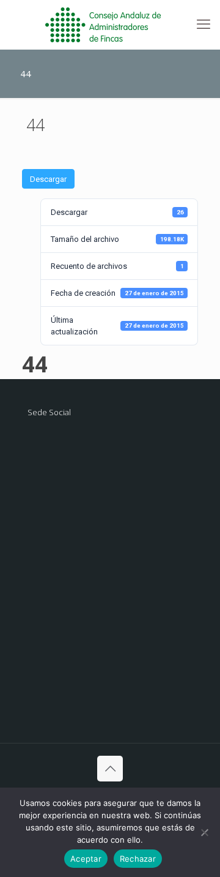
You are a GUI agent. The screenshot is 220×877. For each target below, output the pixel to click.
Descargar (48, 179)
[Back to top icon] (110, 768)
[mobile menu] (203, 24)
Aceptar (85, 859)
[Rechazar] (205, 832)
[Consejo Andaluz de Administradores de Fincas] (110, 24)
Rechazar (138, 859)
